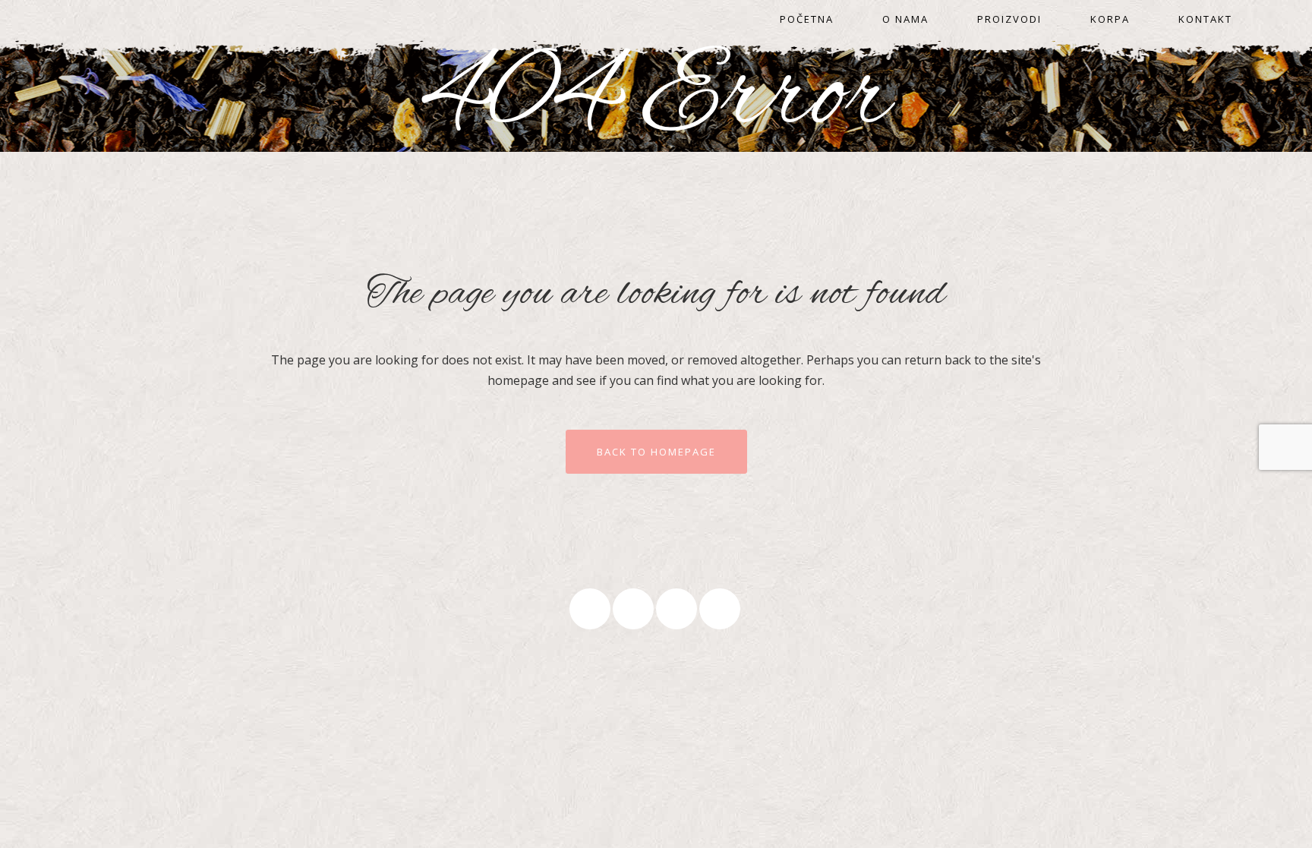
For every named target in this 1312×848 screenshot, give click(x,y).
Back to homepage (656, 452)
